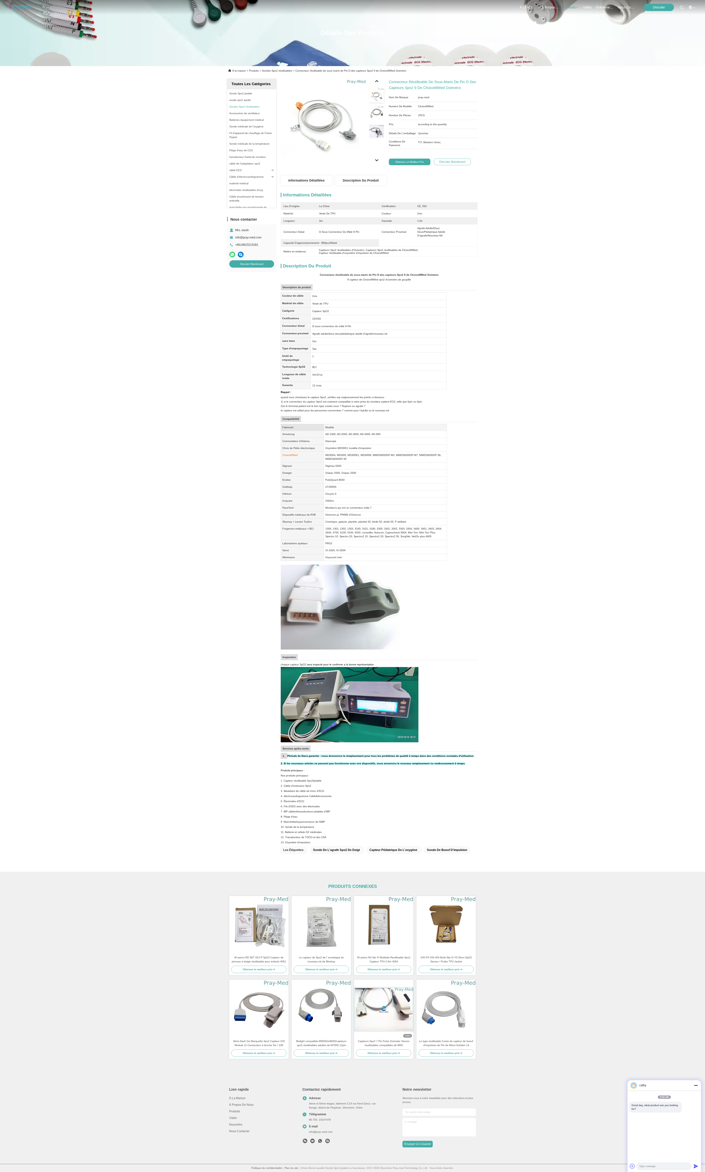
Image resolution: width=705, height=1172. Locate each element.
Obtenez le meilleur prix (409, 162)
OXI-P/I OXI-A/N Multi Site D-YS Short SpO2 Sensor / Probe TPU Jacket (446, 959)
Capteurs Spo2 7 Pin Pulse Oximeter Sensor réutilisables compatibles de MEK (384, 1043)
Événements (605, 7)
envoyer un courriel (417, 1144)
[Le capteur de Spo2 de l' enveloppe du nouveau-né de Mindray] (321, 925)
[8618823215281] (320, 1141)
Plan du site (291, 1167)
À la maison (528, 7)
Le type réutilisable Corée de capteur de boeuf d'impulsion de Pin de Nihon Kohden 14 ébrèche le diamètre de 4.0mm (446, 1043)
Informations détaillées (306, 180)
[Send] (696, 1166)
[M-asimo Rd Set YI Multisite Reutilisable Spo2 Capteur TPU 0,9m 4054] (383, 925)
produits (570, 7)
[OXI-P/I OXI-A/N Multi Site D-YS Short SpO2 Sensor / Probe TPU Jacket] (446, 925)
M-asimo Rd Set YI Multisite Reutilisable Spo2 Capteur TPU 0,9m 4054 (383, 959)
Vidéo (233, 1118)
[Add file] (632, 1166)
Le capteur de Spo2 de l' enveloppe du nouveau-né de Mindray (321, 959)
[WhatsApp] (232, 254)
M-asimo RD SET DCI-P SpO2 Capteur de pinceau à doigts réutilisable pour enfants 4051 (259, 959)
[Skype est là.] (240, 254)
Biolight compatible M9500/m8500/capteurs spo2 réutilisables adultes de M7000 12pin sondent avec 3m (321, 1043)
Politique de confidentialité (266, 1167)
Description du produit (361, 180)
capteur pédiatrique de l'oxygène (393, 850)
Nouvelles (235, 1124)
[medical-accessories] (327, 1141)
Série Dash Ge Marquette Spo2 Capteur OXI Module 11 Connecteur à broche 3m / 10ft (259, 1043)
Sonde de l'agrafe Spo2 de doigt (336, 850)
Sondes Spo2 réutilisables (277, 70)
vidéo (587, 7)
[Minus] (696, 1085)
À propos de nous (550, 7)
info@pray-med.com (248, 237)
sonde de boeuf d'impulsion (447, 850)
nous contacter (627, 7)
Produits (254, 70)
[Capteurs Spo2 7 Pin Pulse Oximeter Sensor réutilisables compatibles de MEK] (383, 1009)
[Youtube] (312, 1141)
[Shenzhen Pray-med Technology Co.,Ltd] (20, 7)
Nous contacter (239, 1131)
